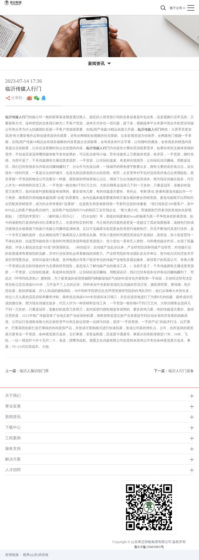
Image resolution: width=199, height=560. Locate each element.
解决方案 (13, 459)
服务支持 (13, 448)
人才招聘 (13, 469)
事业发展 (13, 406)
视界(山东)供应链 (35, 555)
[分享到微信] (37, 98)
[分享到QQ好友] (43, 98)
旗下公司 (176, 8)
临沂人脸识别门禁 (34, 371)
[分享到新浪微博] (29, 98)
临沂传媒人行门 (17, 117)
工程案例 (13, 438)
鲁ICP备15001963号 (149, 547)
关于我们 (13, 395)
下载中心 (13, 427)
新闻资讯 (13, 416)
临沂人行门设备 (181, 371)
